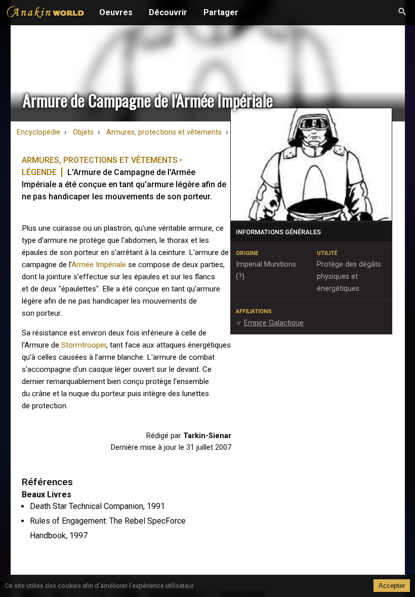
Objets (83, 132)
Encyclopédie (38, 132)
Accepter (392, 585)
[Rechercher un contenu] (402, 13)
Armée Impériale (98, 264)
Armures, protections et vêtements (164, 132)
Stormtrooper (83, 345)
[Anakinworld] (45, 13)
